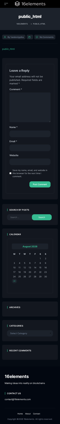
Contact (36, 413)
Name (13, 127)
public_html (8, 48)
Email (13, 141)
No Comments (47, 37)
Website (13, 155)
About (28, 413)
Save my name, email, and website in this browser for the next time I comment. (30, 173)
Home (20, 413)
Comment (15, 89)
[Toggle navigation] (6, 4)
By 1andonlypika (16, 37)
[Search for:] (21, 217)
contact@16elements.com (18, 399)
